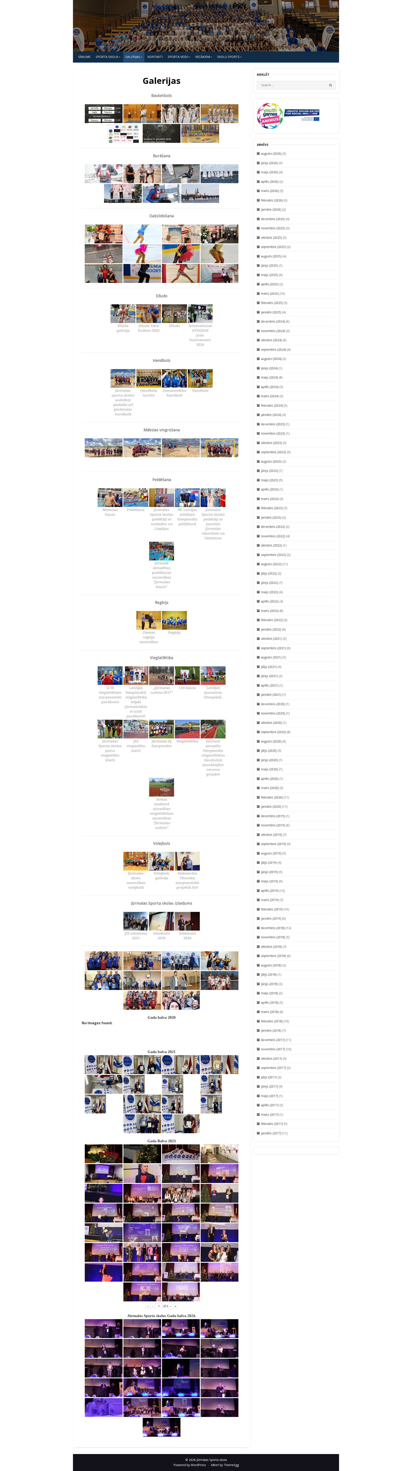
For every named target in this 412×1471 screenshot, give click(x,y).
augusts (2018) (271, 965)
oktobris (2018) (271, 946)
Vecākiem (202, 57)
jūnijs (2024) (269, 368)
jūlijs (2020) (269, 750)
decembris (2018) (273, 928)
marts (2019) (270, 900)
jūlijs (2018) (269, 974)
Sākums (84, 57)
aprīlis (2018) (270, 1002)
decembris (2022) (273, 527)
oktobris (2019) (271, 835)
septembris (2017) (273, 1068)
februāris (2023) (272, 508)
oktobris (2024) (271, 340)
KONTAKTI (155, 57)
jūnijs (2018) (269, 984)
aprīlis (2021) (270, 685)
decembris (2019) (273, 816)
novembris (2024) (273, 331)
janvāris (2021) (271, 695)
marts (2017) (270, 1114)
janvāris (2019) (271, 918)
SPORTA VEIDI (178, 57)
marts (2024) (270, 396)
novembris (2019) (273, 825)
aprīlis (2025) (270, 284)
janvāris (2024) (271, 415)
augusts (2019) (271, 853)
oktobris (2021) (271, 639)
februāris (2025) (272, 303)
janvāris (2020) (271, 806)
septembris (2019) (273, 844)
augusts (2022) (271, 564)
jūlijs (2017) (269, 1077)
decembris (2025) (273, 219)
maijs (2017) (269, 1096)
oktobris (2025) (271, 237)
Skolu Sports (228, 57)
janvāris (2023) (271, 517)
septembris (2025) (273, 247)
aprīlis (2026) (270, 182)
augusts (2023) (271, 461)
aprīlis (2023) (270, 489)
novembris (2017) (273, 1049)
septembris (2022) (273, 555)
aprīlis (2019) (270, 891)
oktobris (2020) (271, 723)
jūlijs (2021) (269, 667)
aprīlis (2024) (270, 387)
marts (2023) (270, 499)
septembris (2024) (273, 349)
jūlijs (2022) (269, 573)
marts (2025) (270, 293)
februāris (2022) (272, 620)
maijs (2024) (269, 377)
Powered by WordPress (189, 1465)
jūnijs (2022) (269, 583)
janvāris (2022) (271, 629)
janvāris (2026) (271, 209)
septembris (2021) (273, 648)
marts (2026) (270, 191)
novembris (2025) (273, 228)
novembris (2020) (273, 713)
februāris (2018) (272, 1021)
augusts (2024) (271, 359)
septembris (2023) (273, 452)
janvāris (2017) (271, 1133)
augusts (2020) (271, 741)
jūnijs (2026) (269, 163)
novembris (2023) (273, 433)
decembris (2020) (273, 704)
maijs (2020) (269, 769)
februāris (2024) (272, 405)
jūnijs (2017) (269, 1086)
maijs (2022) (269, 592)
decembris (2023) (273, 424)
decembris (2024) (273, 321)
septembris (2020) (273, 732)
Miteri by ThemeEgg (225, 1465)
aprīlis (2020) (270, 779)
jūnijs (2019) (269, 872)
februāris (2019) (272, 909)
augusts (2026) (271, 153)
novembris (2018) (273, 937)
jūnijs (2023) (269, 471)
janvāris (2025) (271, 312)
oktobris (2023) (271, 443)
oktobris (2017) (271, 1058)
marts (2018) (270, 1012)
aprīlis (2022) (270, 601)
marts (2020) (270, 788)
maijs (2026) (269, 172)
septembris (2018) (273, 956)
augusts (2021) (271, 657)
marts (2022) (270, 611)
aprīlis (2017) (270, 1105)
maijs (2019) (269, 881)
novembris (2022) (273, 536)
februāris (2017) (272, 1124)
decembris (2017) (273, 1040)
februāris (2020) (272, 797)
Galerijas (132, 57)
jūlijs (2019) (269, 862)
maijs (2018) (269, 993)
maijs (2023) (269, 480)
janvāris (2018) (271, 1030)
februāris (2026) (272, 200)
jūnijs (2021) (269, 676)
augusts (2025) (271, 256)
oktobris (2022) (271, 545)
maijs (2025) (269, 275)
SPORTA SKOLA (107, 57)
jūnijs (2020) (269, 760)
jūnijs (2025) (269, 265)
